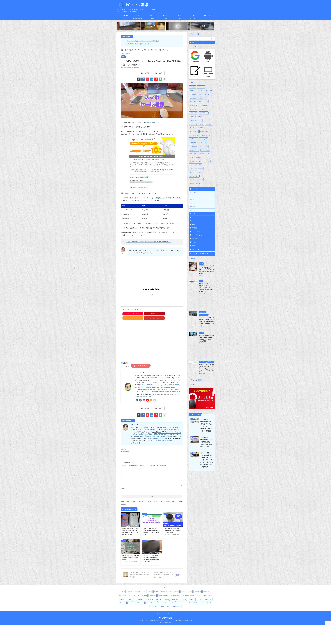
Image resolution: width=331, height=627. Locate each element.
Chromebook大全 (137, 18)
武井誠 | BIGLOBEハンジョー (159, 438)
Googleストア (160, 198)
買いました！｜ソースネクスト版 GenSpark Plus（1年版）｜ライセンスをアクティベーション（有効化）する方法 (206, 368)
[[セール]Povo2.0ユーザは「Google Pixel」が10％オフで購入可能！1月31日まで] (151, 79)
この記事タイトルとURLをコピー (152, 73)
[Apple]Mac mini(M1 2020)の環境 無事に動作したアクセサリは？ (130, 557)
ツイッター (158, 440)
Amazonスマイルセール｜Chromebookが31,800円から (143, 41)
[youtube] (147, 400)
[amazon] (151, 400)
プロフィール (193, 18)
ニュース (151, 15)
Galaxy (193, 101)
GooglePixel (125, 451)
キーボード (205, 150)
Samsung (203, 139)
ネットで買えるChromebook (131, 309)
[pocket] (147, 79)
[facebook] (143, 79)
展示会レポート (195, 183)
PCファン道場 (165, 618)
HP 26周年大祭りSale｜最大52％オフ (138, 44)
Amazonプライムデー (196, 90)
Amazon (131, 318)
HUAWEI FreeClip (196, 120)
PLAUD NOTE (205, 135)
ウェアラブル (194, 150)
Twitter (165, 18)
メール (179, 18)
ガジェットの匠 (207, 15)
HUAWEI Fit (204, 113)
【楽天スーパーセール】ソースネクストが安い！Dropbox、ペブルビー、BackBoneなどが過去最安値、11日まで (206, 287)
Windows (193, 146)
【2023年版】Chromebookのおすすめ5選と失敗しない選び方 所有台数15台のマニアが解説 (206, 441)
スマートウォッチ (195, 157)
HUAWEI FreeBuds (196, 116)
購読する (194, 42)
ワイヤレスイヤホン (196, 179)
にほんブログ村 (125, 366)
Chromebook (124, 15)
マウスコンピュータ (196, 172)
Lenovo (209, 124)
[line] (160, 79)
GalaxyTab (194, 105)
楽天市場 (153, 313)
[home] (154, 400)
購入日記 (193, 15)
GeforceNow (205, 105)
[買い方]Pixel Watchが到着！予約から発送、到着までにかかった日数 (172, 530)
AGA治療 (151, 18)
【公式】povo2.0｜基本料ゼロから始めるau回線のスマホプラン (148, 242)
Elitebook (193, 98)
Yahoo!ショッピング (131, 313)
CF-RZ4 (193, 94)
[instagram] (144, 400)
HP (204, 109)
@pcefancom (150, 122)
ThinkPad (204, 142)
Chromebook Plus (205, 94)
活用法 (179, 15)
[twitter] (139, 79)
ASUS (209, 90)
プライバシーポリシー (172, 613)
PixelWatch (194, 135)
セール (138, 15)
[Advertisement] (135, 271)
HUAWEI (193, 113)
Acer (192, 87)
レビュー (165, 15)
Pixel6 (200, 127)
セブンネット (153, 318)
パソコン (206, 161)
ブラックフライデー (196, 168)
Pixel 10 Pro (204, 131)
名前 (123, 488)
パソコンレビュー (195, 165)
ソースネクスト (195, 161)
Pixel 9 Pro (194, 131)
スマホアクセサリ (204, 153)
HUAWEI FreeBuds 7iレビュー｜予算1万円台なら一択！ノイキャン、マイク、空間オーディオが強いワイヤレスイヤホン (206, 269)
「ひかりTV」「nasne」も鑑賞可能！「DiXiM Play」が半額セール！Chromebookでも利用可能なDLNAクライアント (207, 321)
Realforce (193, 139)
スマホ (193, 153)
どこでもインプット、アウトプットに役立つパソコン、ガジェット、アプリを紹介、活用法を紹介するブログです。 (165, 620)
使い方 (193, 203)
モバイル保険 (194, 176)
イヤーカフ (204, 146)
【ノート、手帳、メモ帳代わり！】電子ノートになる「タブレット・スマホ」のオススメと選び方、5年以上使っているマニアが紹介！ (206, 460)
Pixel (192, 127)
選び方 (193, 199)
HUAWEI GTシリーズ (196, 124)
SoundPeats (194, 142)
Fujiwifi (203, 98)
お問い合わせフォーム (146, 396)
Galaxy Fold (203, 101)
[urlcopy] (164, 79)
